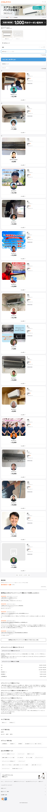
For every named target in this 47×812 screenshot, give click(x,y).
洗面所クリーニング (30, 753)
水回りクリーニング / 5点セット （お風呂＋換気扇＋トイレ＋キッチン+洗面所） (15, 764)
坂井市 (11, 734)
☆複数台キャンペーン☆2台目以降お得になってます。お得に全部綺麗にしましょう (15, 613)
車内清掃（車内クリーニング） (17, 768)
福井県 (2, 732)
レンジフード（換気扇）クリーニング (8, 753)
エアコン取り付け (20, 757)
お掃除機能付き (4, 743)
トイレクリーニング (21, 753)
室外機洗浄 (20, 743)
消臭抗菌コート (12, 743)
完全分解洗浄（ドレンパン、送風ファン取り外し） (33, 743)
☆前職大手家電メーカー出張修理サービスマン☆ (9, 597)
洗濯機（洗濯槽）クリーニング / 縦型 (8, 757)
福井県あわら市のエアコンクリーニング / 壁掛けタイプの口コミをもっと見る (23, 639)
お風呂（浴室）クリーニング (36, 764)
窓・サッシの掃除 (29, 757)
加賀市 (7, 734)
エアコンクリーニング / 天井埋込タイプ (8, 761)
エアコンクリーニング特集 (6, 713)
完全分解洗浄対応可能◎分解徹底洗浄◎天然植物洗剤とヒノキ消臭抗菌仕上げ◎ (14, 622)
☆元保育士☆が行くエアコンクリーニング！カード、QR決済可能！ (12, 605)
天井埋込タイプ (12, 722)
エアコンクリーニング (39, 757)
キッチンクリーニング (5, 768)
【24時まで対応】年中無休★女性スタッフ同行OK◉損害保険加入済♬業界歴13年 (14, 632)
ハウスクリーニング (21, 761)
